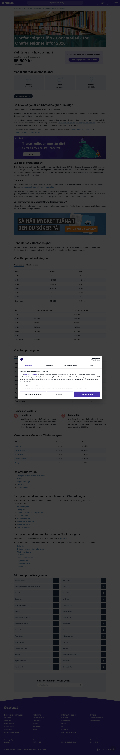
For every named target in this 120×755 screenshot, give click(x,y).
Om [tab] (91, 365)
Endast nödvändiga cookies (33, 394)
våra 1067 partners (30, 374)
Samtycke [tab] (28, 365)
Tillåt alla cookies (87, 394)
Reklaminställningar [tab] (70, 365)
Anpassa (59, 394)
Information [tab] (49, 365)
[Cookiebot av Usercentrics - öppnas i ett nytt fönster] (92, 359)
